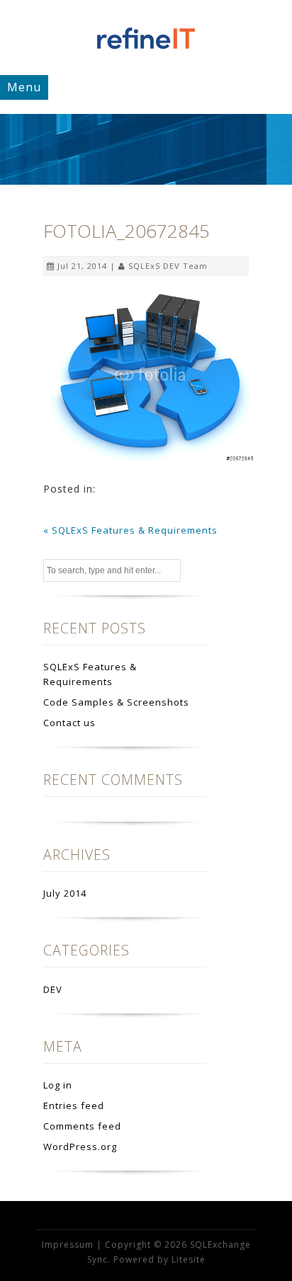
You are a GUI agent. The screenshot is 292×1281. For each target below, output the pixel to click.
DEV (52, 989)
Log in (57, 1085)
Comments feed (82, 1126)
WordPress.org (80, 1146)
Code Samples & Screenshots (116, 702)
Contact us (69, 722)
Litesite (189, 1259)
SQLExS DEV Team (168, 265)
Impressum (68, 1245)
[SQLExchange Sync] (146, 53)
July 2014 (64, 893)
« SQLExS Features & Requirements (130, 530)
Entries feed (73, 1105)
